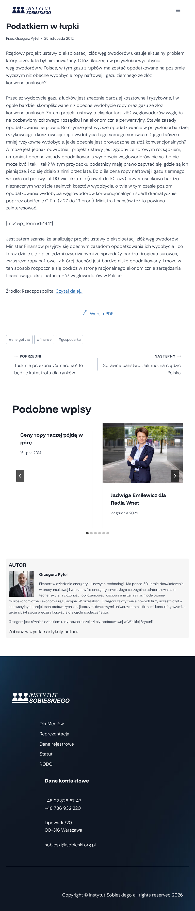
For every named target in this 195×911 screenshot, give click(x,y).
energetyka (19, 339)
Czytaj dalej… (69, 291)
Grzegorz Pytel (27, 38)
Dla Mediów (52, 724)
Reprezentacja (54, 734)
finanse (44, 339)
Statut (46, 754)
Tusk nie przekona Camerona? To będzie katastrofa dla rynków (48, 365)
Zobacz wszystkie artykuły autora (43, 632)
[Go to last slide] (20, 476)
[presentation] (143, 453)
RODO (46, 764)
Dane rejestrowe (57, 744)
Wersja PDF (101, 314)
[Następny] (175, 476)
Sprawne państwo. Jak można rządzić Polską (142, 365)
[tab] (87, 533)
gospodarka (69, 339)
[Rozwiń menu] (178, 10)
